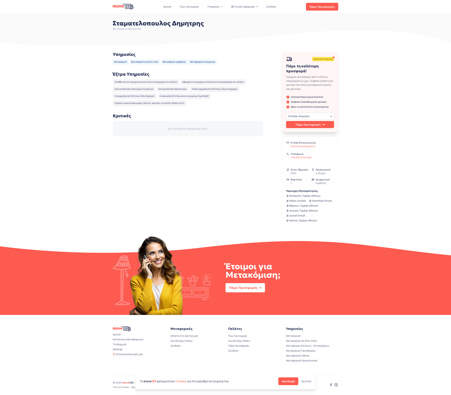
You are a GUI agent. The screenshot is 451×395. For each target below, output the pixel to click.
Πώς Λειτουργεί (189, 6)
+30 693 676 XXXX (301, 157)
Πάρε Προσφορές (322, 6)
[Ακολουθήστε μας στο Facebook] (331, 385)
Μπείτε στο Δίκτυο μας (184, 335)
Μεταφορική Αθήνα (297, 355)
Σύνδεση (271, 6)
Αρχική (167, 6)
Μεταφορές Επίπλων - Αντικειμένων (307, 345)
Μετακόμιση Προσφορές (301, 350)
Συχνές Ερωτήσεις (182, 340)
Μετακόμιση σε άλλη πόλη (144, 61)
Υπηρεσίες (213, 6)
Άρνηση (306, 381)
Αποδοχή (288, 381)
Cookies (180, 381)
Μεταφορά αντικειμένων (202, 61)
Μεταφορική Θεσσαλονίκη (301, 360)
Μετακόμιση (120, 61)
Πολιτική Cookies (121, 387)
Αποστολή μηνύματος (303, 146)
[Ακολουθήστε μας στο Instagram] (336, 385)
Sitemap (117, 349)
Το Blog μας (120, 344)
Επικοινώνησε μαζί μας (129, 354)
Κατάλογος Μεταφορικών (128, 339)
